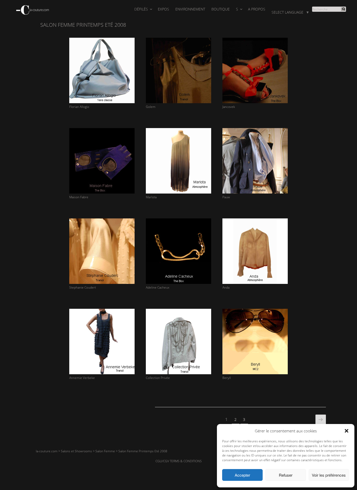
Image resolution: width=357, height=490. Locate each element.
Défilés (141, 9)
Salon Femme (105, 451)
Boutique (220, 9)
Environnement (190, 9)
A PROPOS (256, 9)
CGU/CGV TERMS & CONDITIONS (179, 461)
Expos (163, 9)
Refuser (285, 475)
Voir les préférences (329, 475)
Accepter (242, 475)
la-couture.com (46, 451)
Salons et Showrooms (76, 451)
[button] (346, 430)
